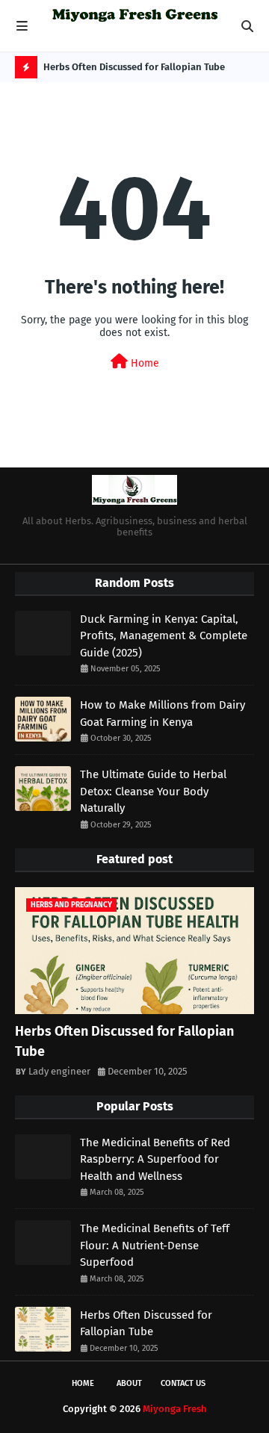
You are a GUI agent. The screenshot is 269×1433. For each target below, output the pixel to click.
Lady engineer (59, 1071)
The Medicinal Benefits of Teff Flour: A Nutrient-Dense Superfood (154, 1245)
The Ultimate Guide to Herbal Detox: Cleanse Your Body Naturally (153, 791)
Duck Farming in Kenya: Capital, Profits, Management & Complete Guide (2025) (163, 635)
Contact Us (183, 1383)
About (129, 1383)
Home (143, 363)
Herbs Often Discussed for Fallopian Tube (134, 66)
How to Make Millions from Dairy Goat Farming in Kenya (162, 713)
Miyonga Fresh (175, 1408)
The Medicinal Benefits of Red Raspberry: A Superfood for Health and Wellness (155, 1159)
